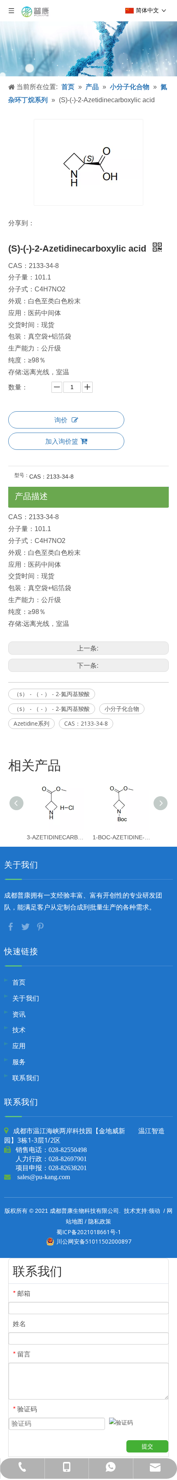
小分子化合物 (122, 709)
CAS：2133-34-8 (86, 723)
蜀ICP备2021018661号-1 (88, 1232)
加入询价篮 (61, 441)
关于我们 (26, 998)
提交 (147, 1446)
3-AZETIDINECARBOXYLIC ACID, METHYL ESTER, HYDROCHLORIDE (55, 837)
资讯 (19, 1014)
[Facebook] (11, 925)
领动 (154, 1210)
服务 (19, 1061)
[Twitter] (26, 925)
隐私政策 (99, 1221)
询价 (61, 419)
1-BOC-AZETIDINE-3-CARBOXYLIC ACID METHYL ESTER (121, 837)
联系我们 (26, 1077)
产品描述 (31, 496)
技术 (19, 1029)
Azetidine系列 (31, 723)
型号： (21, 475)
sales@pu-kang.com (43, 1176)
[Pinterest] (40, 925)
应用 (19, 1045)
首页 (19, 982)
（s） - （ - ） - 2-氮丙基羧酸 (52, 694)
